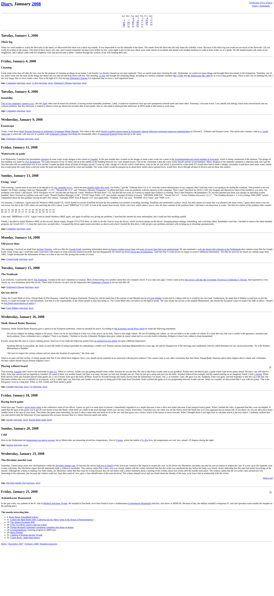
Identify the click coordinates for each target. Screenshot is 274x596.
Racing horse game (37, 420)
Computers (11, 83)
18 (147, 22)
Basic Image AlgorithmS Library (24, 517)
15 (133, 22)
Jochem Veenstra (44, 249)
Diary (6, 3)
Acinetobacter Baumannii (139, 503)
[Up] (262, 3)
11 (147, 20)
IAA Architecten (32, 162)
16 (137, 22)
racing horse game (33, 407)
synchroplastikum (18, 530)
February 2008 (31, 544)
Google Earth (75, 249)
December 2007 (15, 544)
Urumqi (119, 440)
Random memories (48, 544)
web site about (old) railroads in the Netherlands (219, 249)
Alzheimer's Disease (78, 78)
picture (45, 159)
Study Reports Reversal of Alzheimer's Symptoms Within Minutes (48, 131)
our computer (63, 187)
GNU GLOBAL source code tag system (28, 525)
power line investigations (141, 252)
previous (21, 83)
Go (31, 386)
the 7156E (178, 75)
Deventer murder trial (16, 483)
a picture (258, 374)
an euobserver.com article (105, 341)
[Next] (269, 3)
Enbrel (113, 134)
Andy (45, 103)
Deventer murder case (65, 465)
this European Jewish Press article (129, 328)
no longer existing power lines (121, 249)
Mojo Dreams (16, 532)
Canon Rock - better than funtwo (25, 537)
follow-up (268, 478)
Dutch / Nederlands (261, 6)
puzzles (9, 420)
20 (124, 25)
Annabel (94, 159)
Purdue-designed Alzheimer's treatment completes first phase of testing (41, 527)
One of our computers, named (17, 103)
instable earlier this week (98, 187)
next (28, 83)
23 (137, 25)
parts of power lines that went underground (159, 249)
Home (4, 544)
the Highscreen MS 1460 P (200, 75)
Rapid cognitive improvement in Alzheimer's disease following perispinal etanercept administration (145, 131)
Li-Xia (102, 75)
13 (124, 22)
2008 (36, 3)
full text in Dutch (105, 465)
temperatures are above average (40, 440)
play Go (53, 371)
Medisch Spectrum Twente (55, 503)
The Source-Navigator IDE (22, 522)
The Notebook (40, 280)
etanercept (104, 134)
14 (128, 22)
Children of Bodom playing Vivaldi (26, 535)
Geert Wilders (155, 298)
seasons (9, 445)
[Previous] (254, 3)
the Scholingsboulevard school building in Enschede (195, 159)
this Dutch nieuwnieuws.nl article (19, 303)
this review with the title (216, 280)
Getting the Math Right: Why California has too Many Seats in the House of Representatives (51, 519)
